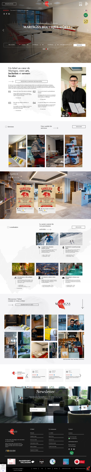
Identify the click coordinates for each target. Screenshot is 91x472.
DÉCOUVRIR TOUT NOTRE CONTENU (73, 359)
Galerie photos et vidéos (34, 443)
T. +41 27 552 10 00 (72, 436)
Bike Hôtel (56, 468)
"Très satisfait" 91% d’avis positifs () (19, 10)
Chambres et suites (33, 436)
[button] (87, 4)
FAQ (42, 468)
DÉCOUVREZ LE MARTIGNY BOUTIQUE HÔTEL (31, 81)
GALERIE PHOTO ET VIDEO (27, 304)
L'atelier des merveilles (52, 446)
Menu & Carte (51, 436)
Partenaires (35, 468)
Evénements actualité (52, 443)
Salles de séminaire (33, 446)
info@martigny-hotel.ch (73, 441)
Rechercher (79, 45)
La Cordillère (51, 432)
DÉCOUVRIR (79, 126)
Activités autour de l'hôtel (66, 468)
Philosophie (32, 432)
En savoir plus (18, 97)
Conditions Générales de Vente (80, 468)
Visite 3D (49, 468)
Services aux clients (33, 439)
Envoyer (54, 404)
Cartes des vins (51, 439)
